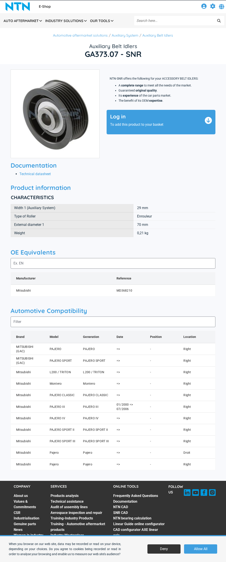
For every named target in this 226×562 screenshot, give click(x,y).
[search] (219, 20)
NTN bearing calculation (132, 518)
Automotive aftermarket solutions (80, 35)
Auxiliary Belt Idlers (157, 35)
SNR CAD (120, 513)
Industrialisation (26, 518)
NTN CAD (120, 507)
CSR (17, 513)
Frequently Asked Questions (135, 496)
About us (21, 496)
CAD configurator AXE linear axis (135, 533)
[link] (204, 7)
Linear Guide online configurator (139, 524)
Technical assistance (67, 501)
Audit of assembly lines (69, 507)
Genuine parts (25, 524)
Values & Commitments (25, 504)
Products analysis (65, 496)
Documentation (125, 501)
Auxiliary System (125, 35)
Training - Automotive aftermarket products (78, 527)
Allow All (200, 549)
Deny (164, 549)
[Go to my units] (212, 7)
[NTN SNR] (17, 6)
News (18, 530)
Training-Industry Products (72, 518)
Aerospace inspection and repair (76, 513)
